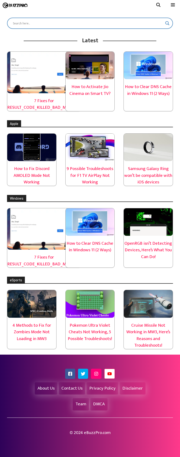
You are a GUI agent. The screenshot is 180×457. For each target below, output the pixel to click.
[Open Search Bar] (158, 5)
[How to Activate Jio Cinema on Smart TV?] (90, 75)
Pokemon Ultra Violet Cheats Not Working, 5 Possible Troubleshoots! (90, 332)
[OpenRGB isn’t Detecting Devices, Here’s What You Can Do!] (148, 232)
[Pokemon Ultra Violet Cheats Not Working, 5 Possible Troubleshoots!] (90, 314)
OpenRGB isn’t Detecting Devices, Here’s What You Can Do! (148, 250)
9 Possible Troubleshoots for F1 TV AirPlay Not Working (90, 175)
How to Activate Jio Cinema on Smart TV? (90, 90)
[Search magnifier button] (167, 23)
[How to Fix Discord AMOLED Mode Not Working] (31, 157)
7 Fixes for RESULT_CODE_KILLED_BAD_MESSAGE (44, 104)
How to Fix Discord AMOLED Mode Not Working (32, 175)
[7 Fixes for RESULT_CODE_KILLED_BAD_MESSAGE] (44, 89)
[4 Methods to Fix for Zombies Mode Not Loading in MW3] (31, 314)
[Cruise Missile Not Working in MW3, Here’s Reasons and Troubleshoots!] (148, 314)
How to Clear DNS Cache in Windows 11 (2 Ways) (148, 90)
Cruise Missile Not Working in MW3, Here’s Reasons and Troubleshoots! (148, 335)
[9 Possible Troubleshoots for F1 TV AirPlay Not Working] (90, 157)
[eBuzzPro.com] (16, 5)
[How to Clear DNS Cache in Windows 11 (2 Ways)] (148, 75)
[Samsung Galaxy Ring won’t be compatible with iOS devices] (148, 157)
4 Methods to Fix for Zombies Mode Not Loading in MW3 (31, 332)
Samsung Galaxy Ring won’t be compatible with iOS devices (148, 175)
